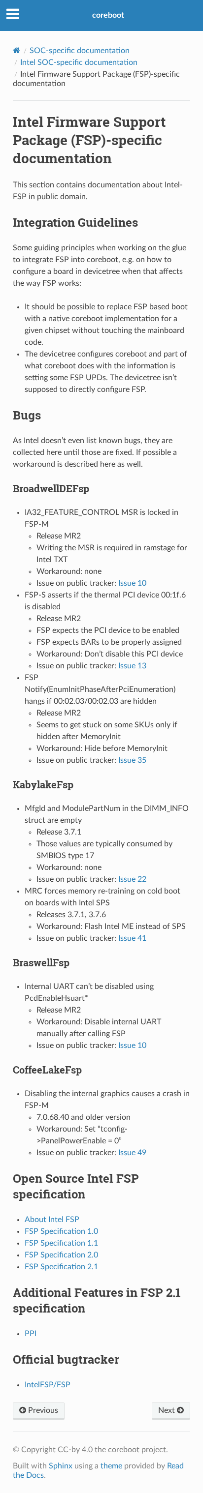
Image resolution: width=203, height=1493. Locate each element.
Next (167, 1410)
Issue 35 (132, 760)
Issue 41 (132, 938)
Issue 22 (132, 879)
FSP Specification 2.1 (61, 1267)
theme (111, 1466)
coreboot (108, 15)
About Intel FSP (52, 1220)
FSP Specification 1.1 (61, 1243)
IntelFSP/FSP (47, 1385)
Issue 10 (132, 583)
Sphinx (60, 1466)
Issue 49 (132, 1153)
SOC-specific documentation (80, 51)
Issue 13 (132, 666)
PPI (30, 1334)
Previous (42, 1410)
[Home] (16, 50)
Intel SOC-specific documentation (78, 62)
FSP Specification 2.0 (61, 1255)
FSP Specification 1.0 (61, 1231)
